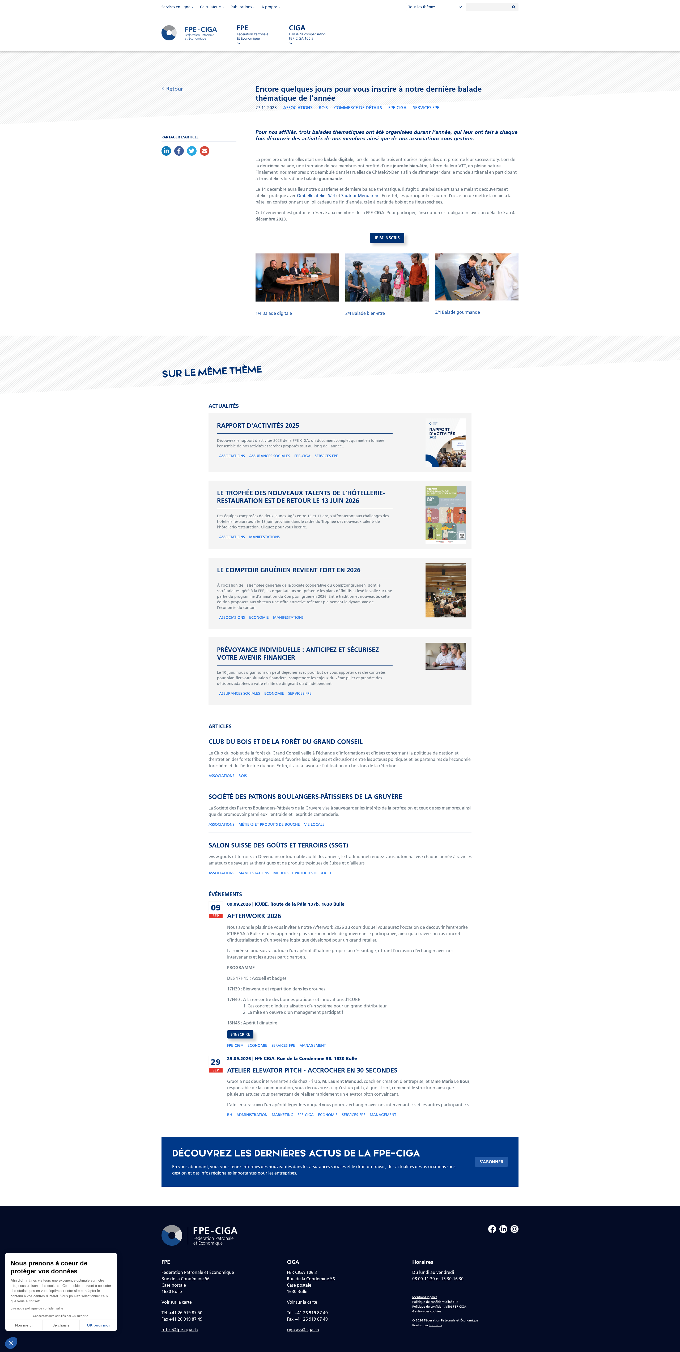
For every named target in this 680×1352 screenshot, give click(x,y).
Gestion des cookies (426, 1311)
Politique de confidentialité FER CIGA (439, 1306)
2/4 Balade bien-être (365, 313)
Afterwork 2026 (254, 916)
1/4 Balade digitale (274, 313)
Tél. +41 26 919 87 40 (307, 1312)
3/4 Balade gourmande (457, 312)
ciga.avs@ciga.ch (303, 1329)
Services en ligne (176, 7)
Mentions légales (424, 1297)
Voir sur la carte (177, 1302)
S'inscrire (240, 1034)
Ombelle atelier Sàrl (316, 195)
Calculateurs (210, 7)
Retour (174, 88)
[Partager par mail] (204, 151)
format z (435, 1325)
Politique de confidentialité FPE (435, 1302)
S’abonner (491, 1161)
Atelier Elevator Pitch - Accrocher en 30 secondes (312, 1070)
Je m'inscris (387, 237)
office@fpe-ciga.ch (180, 1329)
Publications (241, 7)
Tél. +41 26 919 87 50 (182, 1312)
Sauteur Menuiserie (360, 195)
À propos (269, 7)
